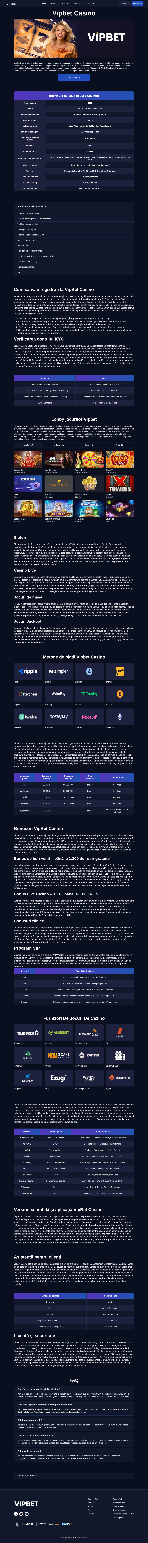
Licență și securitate (26, 267)
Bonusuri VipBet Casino (27, 240)
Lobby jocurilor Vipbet (26, 229)
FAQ (19, 272)
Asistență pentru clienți (27, 262)
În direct (57, 445)
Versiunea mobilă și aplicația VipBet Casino (36, 256)
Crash (87, 445)
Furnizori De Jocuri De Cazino (30, 251)
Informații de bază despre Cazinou (32, 213)
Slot (118, 445)
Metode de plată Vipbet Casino (30, 235)
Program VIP (23, 245)
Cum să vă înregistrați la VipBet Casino (34, 219)
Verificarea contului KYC (27, 224)
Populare (26, 445)
